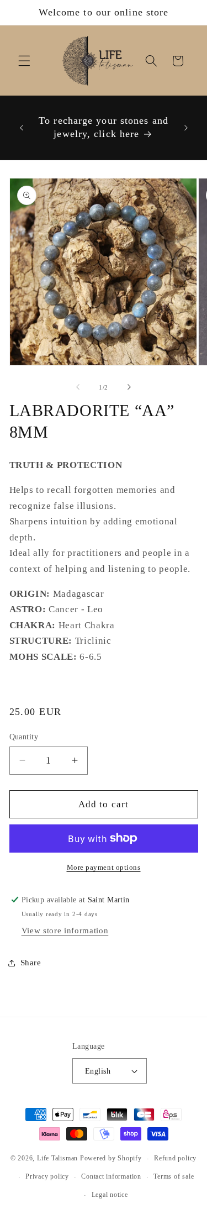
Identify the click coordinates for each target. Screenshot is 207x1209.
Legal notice (110, 1195)
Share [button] (30, 962)
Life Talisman (57, 1159)
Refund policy (175, 1158)
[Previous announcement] (21, 127)
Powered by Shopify (111, 1159)
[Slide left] (78, 387)
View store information (65, 930)
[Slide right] (129, 387)
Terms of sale (173, 1176)
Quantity (24, 736)
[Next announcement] (186, 127)
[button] (24, 61)
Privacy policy (47, 1176)
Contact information (111, 1176)
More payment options (104, 867)
